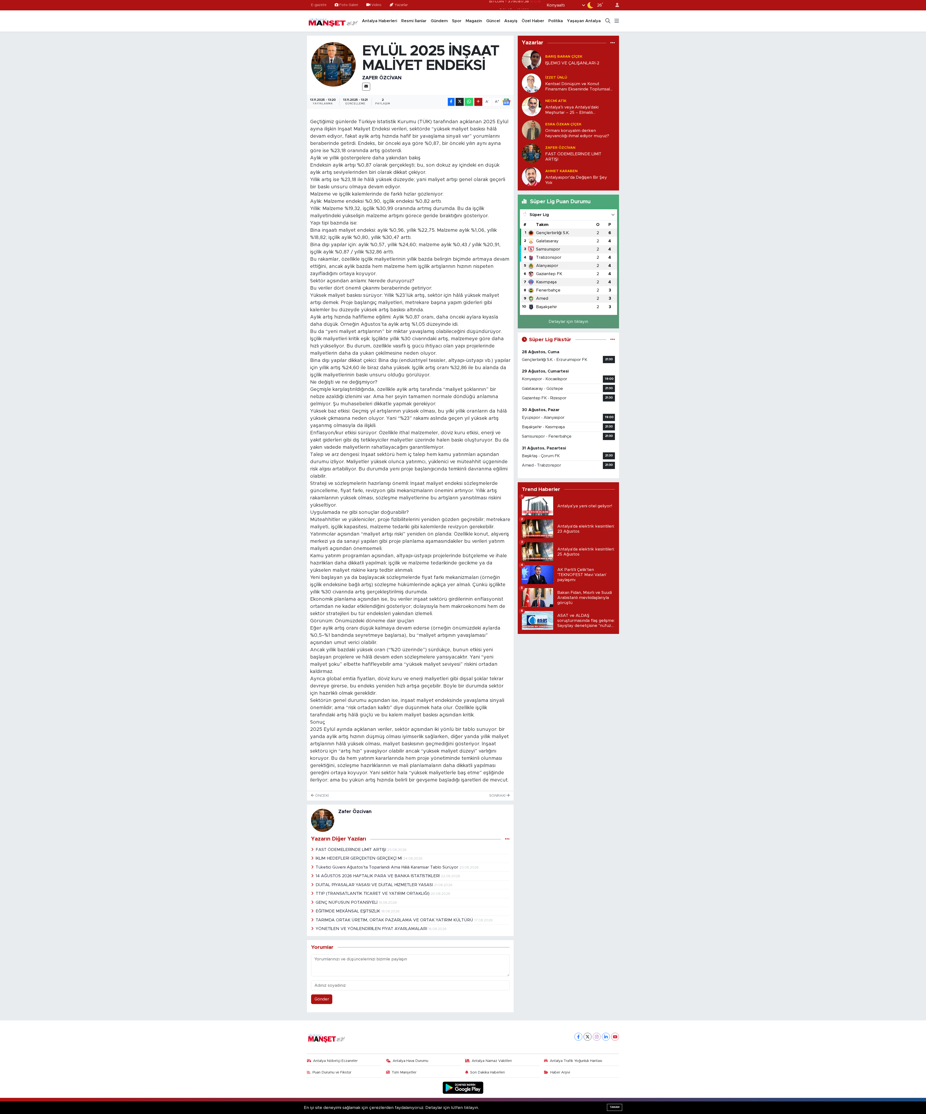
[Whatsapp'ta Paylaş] (469, 102)
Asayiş (510, 21)
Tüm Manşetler (404, 1072)
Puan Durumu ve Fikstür (332, 1072)
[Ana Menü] (616, 21)
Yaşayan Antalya (584, 21)
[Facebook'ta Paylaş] (451, 102)
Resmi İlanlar (414, 21)
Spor (457, 21)
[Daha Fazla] (478, 102)
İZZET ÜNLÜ (556, 77)
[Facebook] (578, 1037)
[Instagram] (597, 1037)
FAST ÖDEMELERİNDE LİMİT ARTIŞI (351, 850)
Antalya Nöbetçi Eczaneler (335, 1061)
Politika (555, 21)
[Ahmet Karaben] (531, 177)
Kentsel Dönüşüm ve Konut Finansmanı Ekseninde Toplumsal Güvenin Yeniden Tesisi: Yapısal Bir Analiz (578, 87)
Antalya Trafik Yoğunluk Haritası (576, 1061)
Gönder (321, 999)
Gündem (439, 21)
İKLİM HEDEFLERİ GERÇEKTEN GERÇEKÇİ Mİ (359, 858)
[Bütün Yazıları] (507, 839)
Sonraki (497, 795)
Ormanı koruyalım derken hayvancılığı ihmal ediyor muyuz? (577, 133)
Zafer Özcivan (382, 77)
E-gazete (319, 5)
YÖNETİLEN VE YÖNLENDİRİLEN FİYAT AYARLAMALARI (372, 929)
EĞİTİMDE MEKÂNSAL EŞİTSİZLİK (348, 911)
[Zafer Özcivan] (333, 64)
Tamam (615, 1107)
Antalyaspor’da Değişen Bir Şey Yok (576, 179)
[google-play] (463, 1088)
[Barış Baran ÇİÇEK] (531, 60)
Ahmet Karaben (561, 171)
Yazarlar (401, 5)
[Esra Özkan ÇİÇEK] (531, 130)
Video (376, 5)
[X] (588, 1037)
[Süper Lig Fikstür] (612, 340)
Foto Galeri (348, 5)
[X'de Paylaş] (460, 102)
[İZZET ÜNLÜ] (531, 83)
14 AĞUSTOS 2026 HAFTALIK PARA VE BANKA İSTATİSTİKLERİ (378, 876)
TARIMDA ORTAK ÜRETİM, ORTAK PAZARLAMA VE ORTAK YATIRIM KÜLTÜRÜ (395, 920)
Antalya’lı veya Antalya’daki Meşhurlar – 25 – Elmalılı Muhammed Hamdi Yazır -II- (572, 110)
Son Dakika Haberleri (487, 1072)
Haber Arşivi (560, 1072)
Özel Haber (533, 21)
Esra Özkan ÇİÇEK (563, 124)
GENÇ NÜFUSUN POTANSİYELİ (347, 902)
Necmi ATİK (555, 101)
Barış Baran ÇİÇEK (563, 56)
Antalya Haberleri (379, 21)
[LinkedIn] (606, 1037)
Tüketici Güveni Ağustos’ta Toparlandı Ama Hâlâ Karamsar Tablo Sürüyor (387, 867)
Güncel (493, 21)
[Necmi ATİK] (531, 106)
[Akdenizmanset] (333, 21)
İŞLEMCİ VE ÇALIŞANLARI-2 (572, 63)
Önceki (321, 795)
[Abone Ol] (506, 102)
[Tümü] (612, 43)
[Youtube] (615, 1037)
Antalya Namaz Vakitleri (492, 1061)
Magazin (474, 21)
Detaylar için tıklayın (568, 321)
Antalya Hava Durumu (410, 1061)
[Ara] (608, 21)
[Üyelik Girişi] (615, 5)
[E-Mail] (366, 87)
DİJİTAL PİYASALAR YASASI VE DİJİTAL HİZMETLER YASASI (375, 885)
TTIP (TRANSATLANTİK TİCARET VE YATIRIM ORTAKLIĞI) (373, 893)
